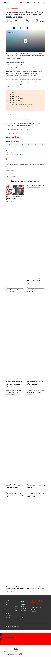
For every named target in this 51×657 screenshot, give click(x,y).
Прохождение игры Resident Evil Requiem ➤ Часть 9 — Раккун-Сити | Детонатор (36, 485)
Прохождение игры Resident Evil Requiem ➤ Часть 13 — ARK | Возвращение (35, 280)
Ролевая (16, 604)
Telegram (23, 617)
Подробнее (17, 654)
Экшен (16, 610)
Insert (15, 648)
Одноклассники (24, 615)
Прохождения (9, 611)
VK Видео (23, 608)
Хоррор (16, 606)
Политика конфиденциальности (36, 606)
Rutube (22, 606)
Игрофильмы (9, 613)
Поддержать (9, 602)
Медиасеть (33, 611)
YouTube (23, 604)
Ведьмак (15, 133)
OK (20, 654)
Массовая (17, 602)
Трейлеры (8, 617)
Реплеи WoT (8, 615)
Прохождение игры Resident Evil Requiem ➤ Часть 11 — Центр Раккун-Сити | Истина (35, 383)
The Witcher (9, 133)
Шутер (16, 608)
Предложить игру (9, 605)
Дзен (22, 612)
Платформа (23, 610)
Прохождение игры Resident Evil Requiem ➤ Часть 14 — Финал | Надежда (14, 198)
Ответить (3, 644)
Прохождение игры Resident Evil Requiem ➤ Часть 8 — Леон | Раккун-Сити (15, 588)
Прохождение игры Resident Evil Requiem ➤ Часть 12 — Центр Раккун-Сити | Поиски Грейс (14, 383)
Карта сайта (33, 609)
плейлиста (28, 119)
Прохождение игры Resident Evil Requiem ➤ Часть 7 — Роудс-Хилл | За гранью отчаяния (35, 588)
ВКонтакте (23, 614)
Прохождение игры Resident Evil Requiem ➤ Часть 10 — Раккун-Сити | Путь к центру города (15, 485)
